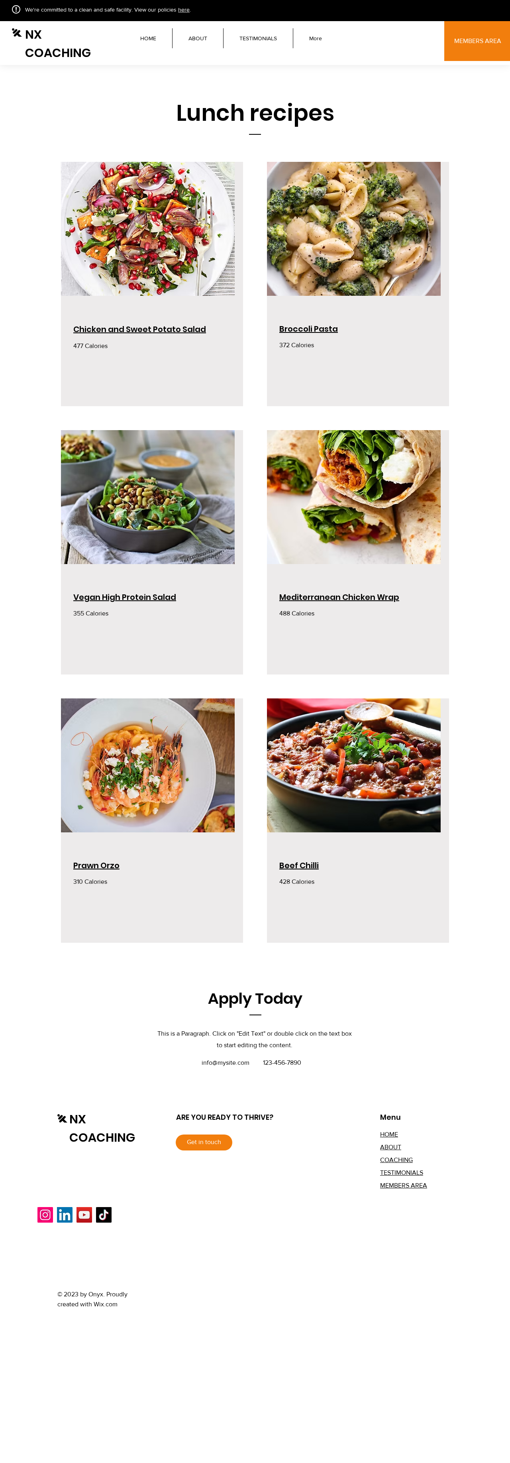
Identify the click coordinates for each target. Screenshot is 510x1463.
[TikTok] (104, 1215)
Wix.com (106, 1304)
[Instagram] (45, 1215)
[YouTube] (84, 1215)
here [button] (184, 9)
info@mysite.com (225, 1062)
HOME (389, 1134)
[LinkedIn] (65, 1215)
